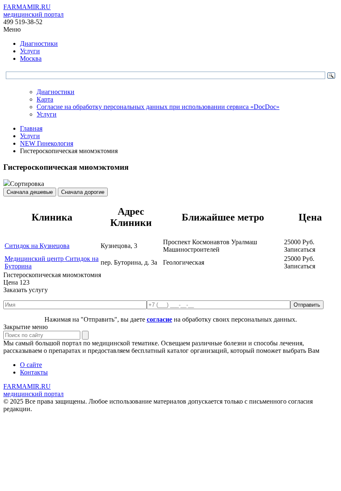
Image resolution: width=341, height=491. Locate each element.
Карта (45, 99)
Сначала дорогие (82, 192)
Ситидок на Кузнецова (37, 245)
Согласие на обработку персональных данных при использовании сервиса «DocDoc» (158, 106)
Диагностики (39, 43)
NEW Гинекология (46, 143)
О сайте (31, 364)
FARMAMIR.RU (33, 10)
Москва (31, 58)
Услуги (30, 51)
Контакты (34, 372)
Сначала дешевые (30, 192)
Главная (31, 128)
